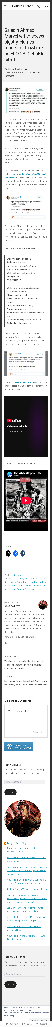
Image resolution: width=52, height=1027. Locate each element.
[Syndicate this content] (5, 843)
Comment (37, 732)
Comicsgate (10, 582)
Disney (19, 582)
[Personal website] (5, 643)
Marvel (7, 585)
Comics (17, 575)
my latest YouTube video (25, 382)
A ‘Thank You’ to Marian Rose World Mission (27, 889)
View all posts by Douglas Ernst (19, 637)
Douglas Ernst (21, 69)
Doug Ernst (28, 582)
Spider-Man (30, 589)
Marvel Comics (18, 585)
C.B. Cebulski (17, 578)
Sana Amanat (18, 589)
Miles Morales (32, 585)
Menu (5, 6)
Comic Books (30, 578)
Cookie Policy (9, 1016)
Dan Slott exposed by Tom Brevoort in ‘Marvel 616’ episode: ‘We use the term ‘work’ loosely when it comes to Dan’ (27, 898)
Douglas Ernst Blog (26, 6)
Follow (11, 792)
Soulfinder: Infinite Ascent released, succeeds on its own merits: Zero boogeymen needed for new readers (27, 870)
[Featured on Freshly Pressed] (18, 746)
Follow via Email (12, 764)
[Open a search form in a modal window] (46, 6)
